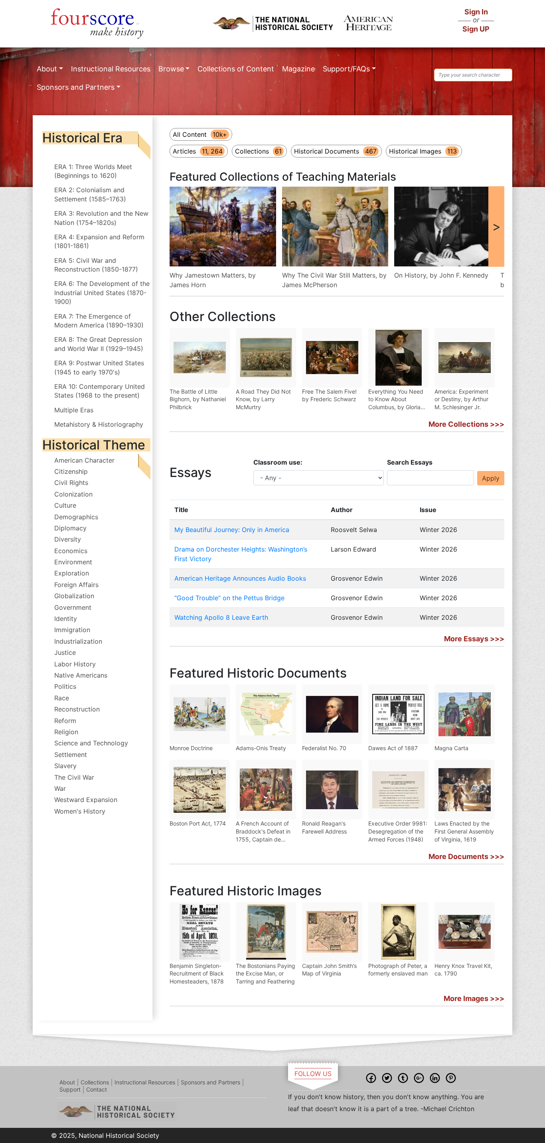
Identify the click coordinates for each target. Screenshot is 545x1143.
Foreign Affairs (76, 585)
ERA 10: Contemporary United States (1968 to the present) (99, 390)
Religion (66, 732)
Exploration (71, 573)
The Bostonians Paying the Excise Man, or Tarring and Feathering (265, 973)
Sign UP (476, 29)
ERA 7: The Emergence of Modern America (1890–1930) (99, 320)
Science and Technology (91, 743)
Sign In (476, 12)
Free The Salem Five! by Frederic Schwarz (329, 395)
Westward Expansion (85, 800)
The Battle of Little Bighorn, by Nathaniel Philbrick (198, 399)
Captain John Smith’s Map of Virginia (329, 969)
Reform (65, 721)
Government (72, 607)
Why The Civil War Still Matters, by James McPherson (334, 280)
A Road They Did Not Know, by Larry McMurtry (263, 399)
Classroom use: (277, 462)
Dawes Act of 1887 (393, 748)
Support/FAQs (346, 69)
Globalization (74, 596)
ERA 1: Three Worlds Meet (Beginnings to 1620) (93, 171)
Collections (95, 1082)
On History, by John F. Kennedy (441, 275)
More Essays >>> (474, 639)
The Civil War (74, 777)
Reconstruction (77, 709)
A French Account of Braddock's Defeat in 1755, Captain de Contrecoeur (263, 831)
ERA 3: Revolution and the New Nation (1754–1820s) (101, 217)
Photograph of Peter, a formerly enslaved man (398, 969)
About (47, 69)
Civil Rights (71, 483)
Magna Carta (451, 748)
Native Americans (80, 675)
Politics (65, 686)
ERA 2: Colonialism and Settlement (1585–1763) (90, 194)
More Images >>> (474, 998)
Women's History (79, 811)
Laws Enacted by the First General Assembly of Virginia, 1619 (464, 831)
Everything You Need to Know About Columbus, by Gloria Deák (395, 399)
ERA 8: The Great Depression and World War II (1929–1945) (98, 343)
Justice (65, 652)
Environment (73, 562)
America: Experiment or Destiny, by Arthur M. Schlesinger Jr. (461, 399)
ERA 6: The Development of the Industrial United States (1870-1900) (102, 292)
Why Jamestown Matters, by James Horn (213, 280)
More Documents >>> (466, 856)
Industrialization (78, 641)
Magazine (298, 69)
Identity (65, 619)
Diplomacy (70, 528)
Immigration (72, 630)
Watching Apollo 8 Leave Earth (221, 617)
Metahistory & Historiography (98, 424)
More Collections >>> (466, 424)
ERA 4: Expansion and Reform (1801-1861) (99, 241)
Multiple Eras (73, 410)
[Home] (97, 23)
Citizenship (71, 471)
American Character (84, 460)
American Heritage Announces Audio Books (240, 578)
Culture (65, 505)
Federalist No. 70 (324, 748)
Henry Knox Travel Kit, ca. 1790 (463, 969)
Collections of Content (235, 69)
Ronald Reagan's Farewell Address (324, 827)
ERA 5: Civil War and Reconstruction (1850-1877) (96, 264)
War (60, 788)
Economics (70, 551)
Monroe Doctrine (191, 748)
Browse (171, 69)
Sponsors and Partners (76, 87)
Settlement (70, 755)
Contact (96, 1089)
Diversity (67, 539)
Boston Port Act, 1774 (198, 823)
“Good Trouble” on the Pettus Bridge (229, 598)
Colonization (73, 494)
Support (70, 1089)
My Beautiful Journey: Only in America (231, 530)
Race (61, 698)
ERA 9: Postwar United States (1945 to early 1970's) (99, 367)
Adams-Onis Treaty (261, 748)
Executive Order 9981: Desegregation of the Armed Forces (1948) (397, 831)
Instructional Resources (110, 69)
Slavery (65, 766)
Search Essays (409, 462)
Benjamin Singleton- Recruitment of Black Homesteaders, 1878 (197, 973)
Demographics (76, 517)
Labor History (75, 664)
